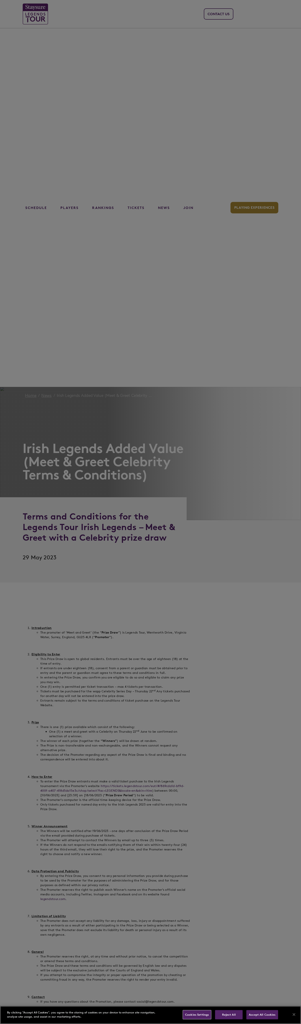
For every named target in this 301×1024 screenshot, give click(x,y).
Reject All (229, 1015)
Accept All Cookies (262, 1015)
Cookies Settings (197, 1015)
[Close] (294, 1014)
